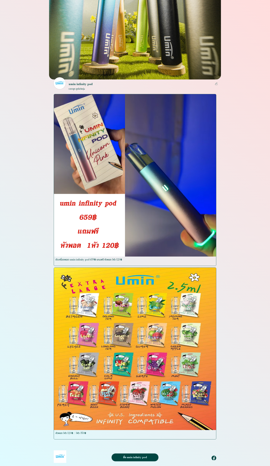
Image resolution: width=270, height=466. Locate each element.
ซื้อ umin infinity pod (135, 457)
